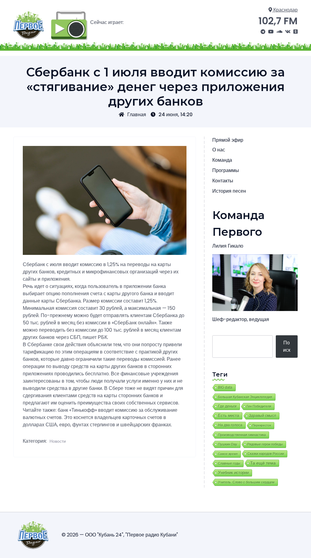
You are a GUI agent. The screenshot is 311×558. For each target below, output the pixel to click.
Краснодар (285, 9)
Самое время (228, 453)
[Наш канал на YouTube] (271, 32)
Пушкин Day (227, 444)
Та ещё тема (263, 463)
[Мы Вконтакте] (288, 32)
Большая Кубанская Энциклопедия (245, 397)
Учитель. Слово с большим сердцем (246, 482)
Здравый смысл (262, 416)
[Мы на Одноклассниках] (295, 32)
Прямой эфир (227, 140)
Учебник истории (233, 472)
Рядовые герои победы (265, 444)
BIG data (225, 387)
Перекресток (261, 425)
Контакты (222, 180)
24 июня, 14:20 (176, 114)
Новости (58, 441)
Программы (225, 170)
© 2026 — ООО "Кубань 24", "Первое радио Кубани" (120, 534)
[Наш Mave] (279, 32)
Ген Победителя (259, 406)
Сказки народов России (266, 453)
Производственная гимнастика (242, 435)
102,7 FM (278, 21)
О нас (218, 149)
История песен (229, 191)
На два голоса (230, 425)
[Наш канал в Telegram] (263, 32)
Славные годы (229, 463)
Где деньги (227, 406)
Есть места (228, 416)
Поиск (286, 346)
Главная (136, 114)
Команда (222, 160)
